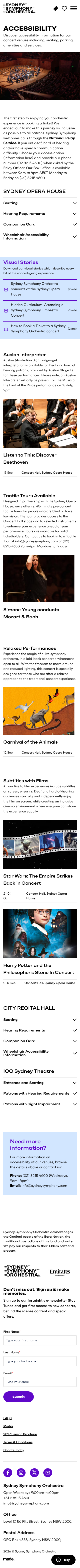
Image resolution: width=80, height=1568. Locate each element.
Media (8, 1426)
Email (8, 1373)
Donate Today (13, 1450)
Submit (18, 1397)
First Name (11, 1332)
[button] (73, 8)
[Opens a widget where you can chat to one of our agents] (63, 1560)
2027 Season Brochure (20, 1434)
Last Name (11, 1352)
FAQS (7, 1418)
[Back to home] (19, 8)
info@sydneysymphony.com (44, 1185)
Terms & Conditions (17, 1442)
